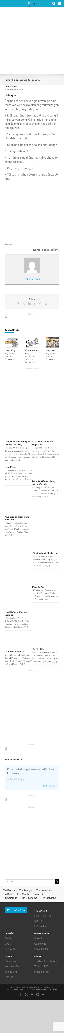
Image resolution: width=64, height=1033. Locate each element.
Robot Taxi (10, 467)
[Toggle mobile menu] (60, 3)
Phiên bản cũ (41, 971)
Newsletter (10, 949)
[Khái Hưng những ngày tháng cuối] (16, 590)
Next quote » (50, 785)
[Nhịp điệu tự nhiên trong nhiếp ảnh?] (16, 508)
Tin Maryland (48, 897)
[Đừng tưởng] (11, 338)
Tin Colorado (10, 897)
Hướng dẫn (40, 926)
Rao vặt (38, 938)
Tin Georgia (25, 890)
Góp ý (8, 943)
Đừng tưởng (10, 350)
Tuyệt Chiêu (51, 350)
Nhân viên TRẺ (13, 961)
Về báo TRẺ (11, 971)
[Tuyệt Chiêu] (52, 338)
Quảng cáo (40, 943)
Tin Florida (9, 890)
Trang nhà (18, 909)
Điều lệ (38, 920)
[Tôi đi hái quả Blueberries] (43, 526)
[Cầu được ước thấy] (32, 338)
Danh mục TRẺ (42, 915)
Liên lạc (9, 977)
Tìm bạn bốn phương (45, 961)
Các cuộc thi (41, 949)
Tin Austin (38, 894)
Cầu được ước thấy (14, 651)
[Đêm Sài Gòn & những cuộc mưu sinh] (43, 472)
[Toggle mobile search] (53, 3)
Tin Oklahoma (29, 897)
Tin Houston (43, 890)
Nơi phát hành (12, 966)
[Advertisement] (32, 41)
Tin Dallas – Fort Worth (16, 894)
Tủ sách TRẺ (41, 966)
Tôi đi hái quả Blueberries (45, 553)
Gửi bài (9, 938)
